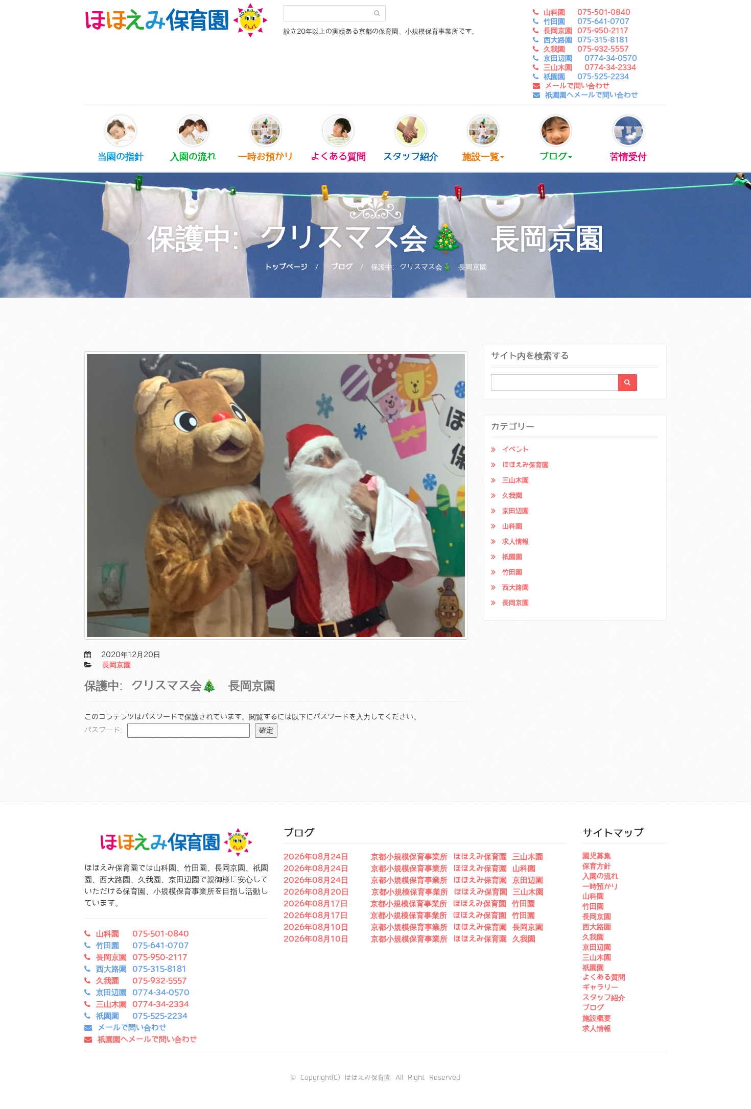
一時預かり (600, 886)
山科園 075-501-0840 (587, 12)
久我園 (512, 495)
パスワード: (105, 730)
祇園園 (512, 557)
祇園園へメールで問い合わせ (591, 95)
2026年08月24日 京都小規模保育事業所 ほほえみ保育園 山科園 (409, 868)
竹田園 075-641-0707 (586, 21)
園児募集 (596, 856)
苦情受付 (628, 157)
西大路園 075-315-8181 (586, 40)
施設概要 (596, 1018)
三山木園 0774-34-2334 (590, 67)
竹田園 (512, 572)
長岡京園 (116, 665)
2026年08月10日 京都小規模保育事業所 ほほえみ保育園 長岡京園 (413, 927)
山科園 (512, 526)
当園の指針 (121, 157)
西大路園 (515, 587)
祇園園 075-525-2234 (586, 77)
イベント (515, 449)
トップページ (286, 267)
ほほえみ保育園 (525, 465)
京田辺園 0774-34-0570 (590, 58)
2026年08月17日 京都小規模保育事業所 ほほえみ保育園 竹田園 (409, 904)
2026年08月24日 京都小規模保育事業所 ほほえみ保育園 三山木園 (413, 857)
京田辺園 (515, 511)
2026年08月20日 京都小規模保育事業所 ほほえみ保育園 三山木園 (414, 892)
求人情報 (515, 541)
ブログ (553, 157)
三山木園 (515, 480)
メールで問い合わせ (577, 86)
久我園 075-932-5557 (586, 49)
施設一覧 (480, 157)
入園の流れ (193, 157)
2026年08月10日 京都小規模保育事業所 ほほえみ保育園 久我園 (409, 939)
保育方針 (596, 866)
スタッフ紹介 (410, 157)
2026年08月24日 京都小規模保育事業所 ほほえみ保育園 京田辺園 (413, 880)
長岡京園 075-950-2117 (586, 31)
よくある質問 (338, 157)
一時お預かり (265, 157)
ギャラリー (600, 987)
